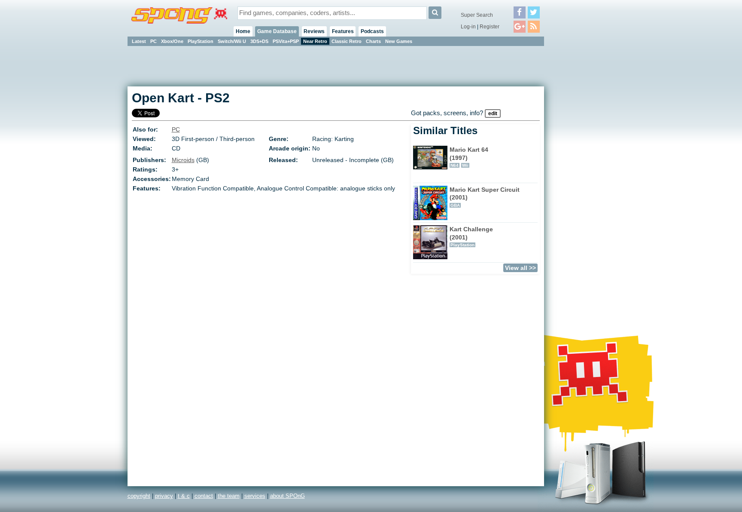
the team (229, 496)
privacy (164, 496)
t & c (184, 496)
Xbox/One (172, 41)
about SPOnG (287, 496)
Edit (492, 113)
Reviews (314, 31)
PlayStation (200, 41)
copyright (139, 496)
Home (243, 31)
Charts (373, 41)
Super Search (477, 15)
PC (153, 41)
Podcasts (372, 31)
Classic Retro (346, 41)
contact (204, 496)
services (254, 496)
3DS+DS (259, 41)
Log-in (468, 27)
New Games (398, 41)
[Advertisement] (582, 176)
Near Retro (315, 41)
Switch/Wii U (232, 41)
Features (343, 31)
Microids (183, 159)
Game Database (277, 31)
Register (489, 27)
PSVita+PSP (286, 41)
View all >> (520, 267)
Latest (139, 41)
